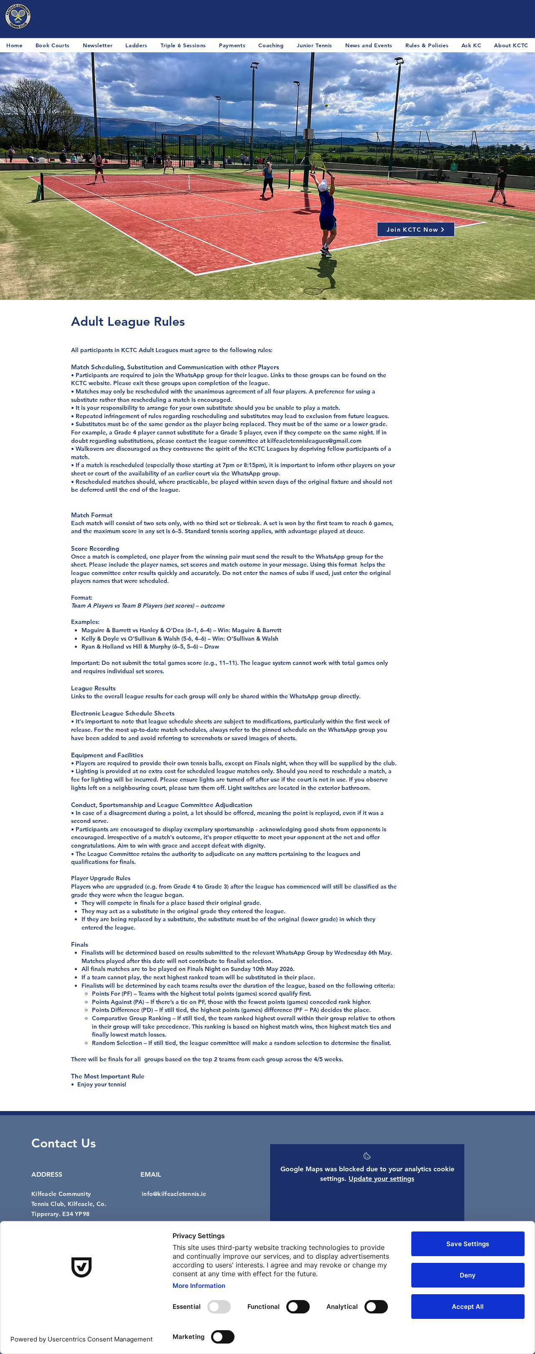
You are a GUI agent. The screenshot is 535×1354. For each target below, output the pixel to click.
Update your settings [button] (381, 1179)
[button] (369, 45)
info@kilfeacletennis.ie (174, 1194)
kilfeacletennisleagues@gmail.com (314, 441)
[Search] (463, 91)
